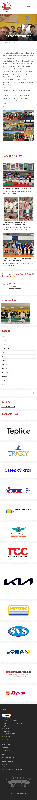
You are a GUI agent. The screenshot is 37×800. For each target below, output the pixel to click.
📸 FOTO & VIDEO (9, 734)
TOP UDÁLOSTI (7, 373)
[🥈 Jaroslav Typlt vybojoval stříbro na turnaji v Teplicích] (18, 245)
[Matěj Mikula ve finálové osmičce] (18, 175)
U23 (3, 381)
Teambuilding (6, 368)
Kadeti (4, 340)
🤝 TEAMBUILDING (8, 737)
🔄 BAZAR (7, 731)
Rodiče (4, 356)
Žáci (3, 385)
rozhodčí (5, 360)
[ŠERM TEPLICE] (6, 7)
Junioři (4, 336)
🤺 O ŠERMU (6, 718)
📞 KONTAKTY (6, 739)
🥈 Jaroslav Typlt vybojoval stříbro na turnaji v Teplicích (17, 259)
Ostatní (4, 352)
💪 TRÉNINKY (6, 728)
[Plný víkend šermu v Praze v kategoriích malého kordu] (18, 209)
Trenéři (4, 377)
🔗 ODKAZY (7, 726)
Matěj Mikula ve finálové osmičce (17, 189)
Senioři (4, 364)
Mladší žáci (5, 348)
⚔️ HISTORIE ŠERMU (10, 720)
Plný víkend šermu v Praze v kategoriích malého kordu (15, 224)
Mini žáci (5, 344)
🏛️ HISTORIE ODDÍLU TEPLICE (13, 723)
